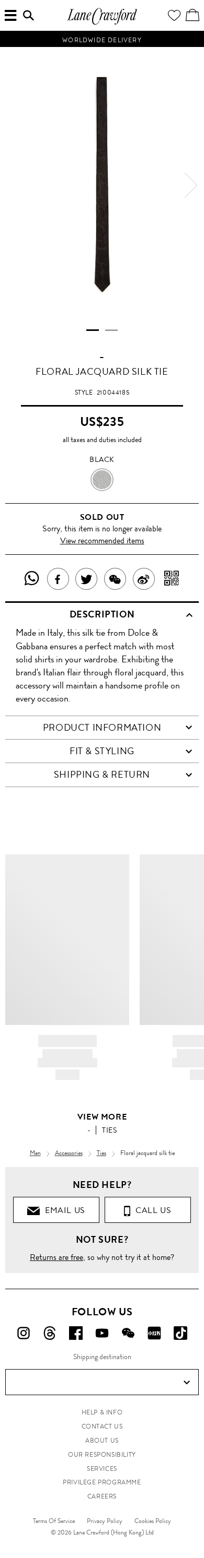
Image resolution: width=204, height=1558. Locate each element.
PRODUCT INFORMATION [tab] (102, 727)
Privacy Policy (104, 1521)
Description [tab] (102, 614)
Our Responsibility (102, 1454)
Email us (62, 1210)
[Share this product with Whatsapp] (32, 579)
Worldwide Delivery (102, 39)
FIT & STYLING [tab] (102, 751)
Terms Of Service (54, 1521)
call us (151, 1210)
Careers (102, 1496)
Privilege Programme (102, 1482)
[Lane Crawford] (102, 23)
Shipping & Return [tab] (102, 774)
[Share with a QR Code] (171, 579)
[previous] (13, 185)
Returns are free (56, 1257)
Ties (109, 1130)
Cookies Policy (152, 1521)
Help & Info (102, 1412)
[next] (191, 185)
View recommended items (102, 540)
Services (102, 1468)
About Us (102, 1440)
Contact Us (102, 1426)
